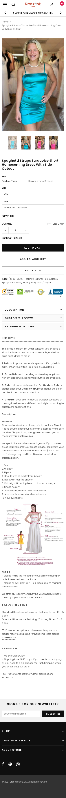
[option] (33, 12)
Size (4, 187)
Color (5, 201)
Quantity (7, 223)
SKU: (4, 176)
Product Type (9, 181)
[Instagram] (18, 764)
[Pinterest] (10, 764)
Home (5, 21)
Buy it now (33, 270)
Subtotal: (7, 238)
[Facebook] (3, 764)
